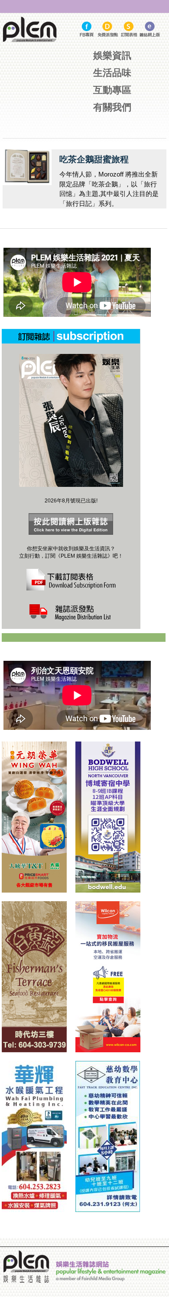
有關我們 (112, 107)
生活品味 (112, 72)
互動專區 (112, 90)
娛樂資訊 (112, 55)
